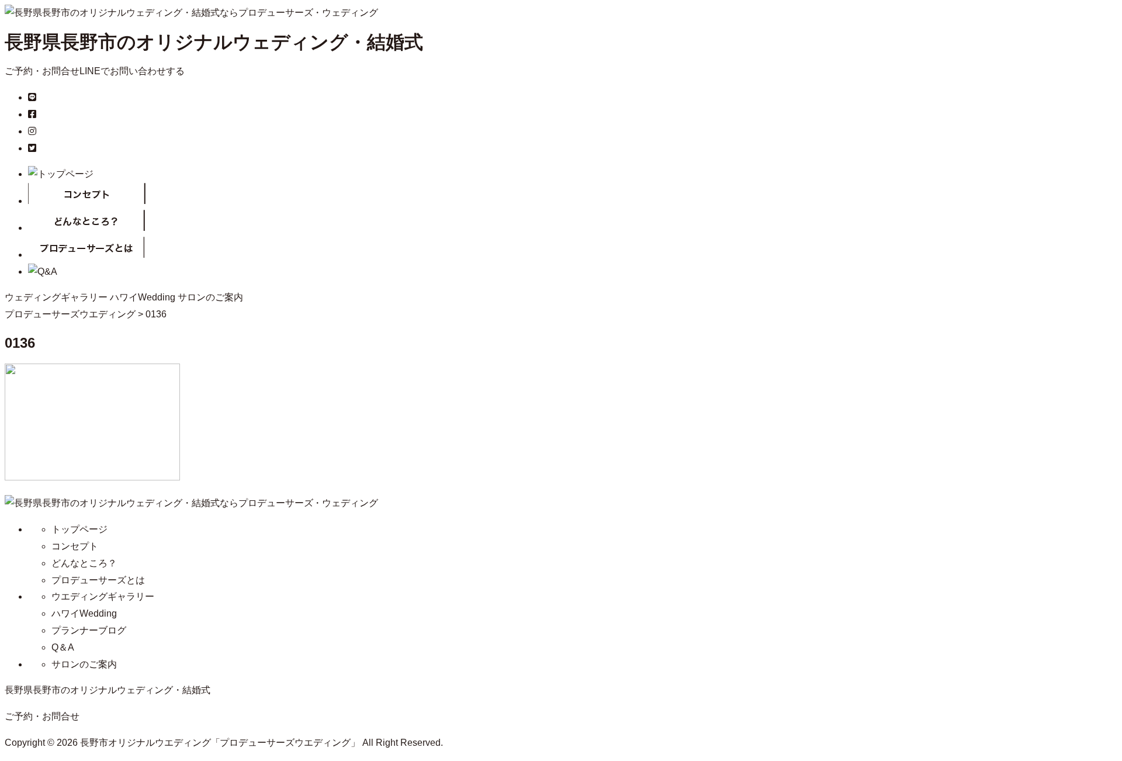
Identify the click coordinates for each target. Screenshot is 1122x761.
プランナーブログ (88, 630)
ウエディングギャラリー (102, 596)
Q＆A (62, 647)
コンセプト (74, 546)
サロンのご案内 (210, 297)
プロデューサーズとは (98, 580)
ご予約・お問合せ (42, 71)
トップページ (79, 529)
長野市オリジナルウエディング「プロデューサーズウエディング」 (220, 743)
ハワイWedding (142, 297)
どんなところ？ (84, 563)
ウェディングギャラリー (56, 297)
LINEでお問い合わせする (132, 71)
